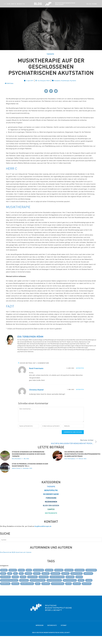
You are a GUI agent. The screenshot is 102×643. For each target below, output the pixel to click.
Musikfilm (79, 577)
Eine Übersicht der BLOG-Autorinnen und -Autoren (15, 552)
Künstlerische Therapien (57, 577)
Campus (51, 509)
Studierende (46, 583)
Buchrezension (79, 570)
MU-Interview (70, 577)
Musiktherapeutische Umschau (9, 580)
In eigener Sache (51, 494)
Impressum (39, 625)
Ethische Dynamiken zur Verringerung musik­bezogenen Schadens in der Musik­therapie (29, 454)
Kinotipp (23, 577)
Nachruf (81, 580)
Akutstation (57, 80)
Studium (68, 583)
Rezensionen (51, 502)
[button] (46, 91)
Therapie (51, 486)
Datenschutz (52, 625)
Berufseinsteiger (38, 570)
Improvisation (88, 573)
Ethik (21, 573)
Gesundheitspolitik (77, 573)
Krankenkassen (44, 577)
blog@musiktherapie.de (42, 526)
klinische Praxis (32, 577)
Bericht (29, 570)
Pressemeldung (5, 583)
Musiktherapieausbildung (37, 580)
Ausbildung (13, 570)
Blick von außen (51, 505)
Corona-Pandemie (91, 570)
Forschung (51, 498)
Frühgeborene (55, 573)
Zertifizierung (86, 583)
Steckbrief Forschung (27, 583)
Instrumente (51, 513)
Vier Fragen (77, 583)
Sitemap (63, 625)
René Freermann (36, 368)
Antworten (80, 368)
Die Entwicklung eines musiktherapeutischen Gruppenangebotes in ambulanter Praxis (82, 454)
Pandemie (88, 580)
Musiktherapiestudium (70, 580)
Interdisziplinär (5, 577)
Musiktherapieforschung (54, 580)
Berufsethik (49, 570)
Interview (15, 577)
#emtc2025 (3, 570)
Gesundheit (65, 573)
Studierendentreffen (57, 583)
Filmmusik (28, 573)
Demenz (3, 573)
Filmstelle (36, 573)
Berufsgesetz (58, 570)
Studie (37, 583)
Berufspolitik (51, 490)
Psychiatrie (73, 80)
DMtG (9, 573)
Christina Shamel (36, 389)
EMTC (15, 573)
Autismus (21, 570)
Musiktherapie (65, 80)
